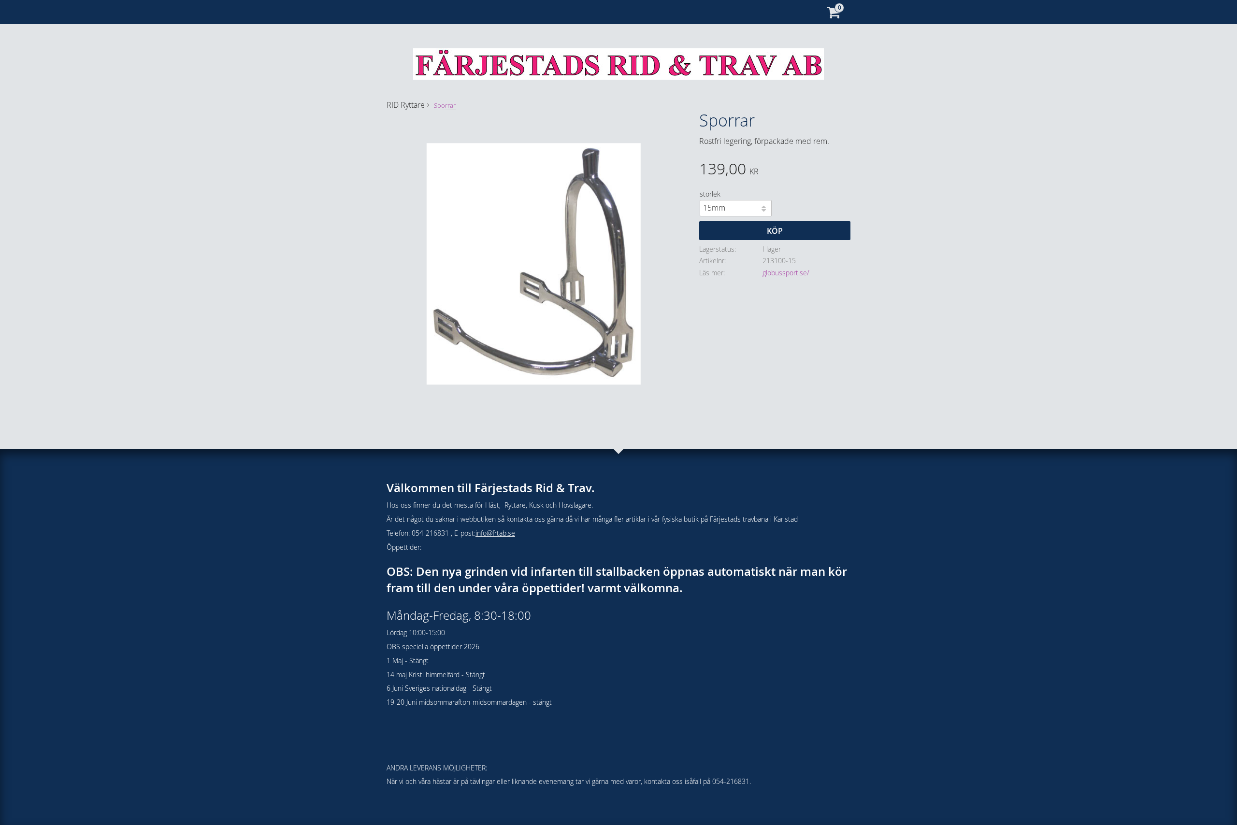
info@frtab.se (495, 533)
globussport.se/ (785, 272)
